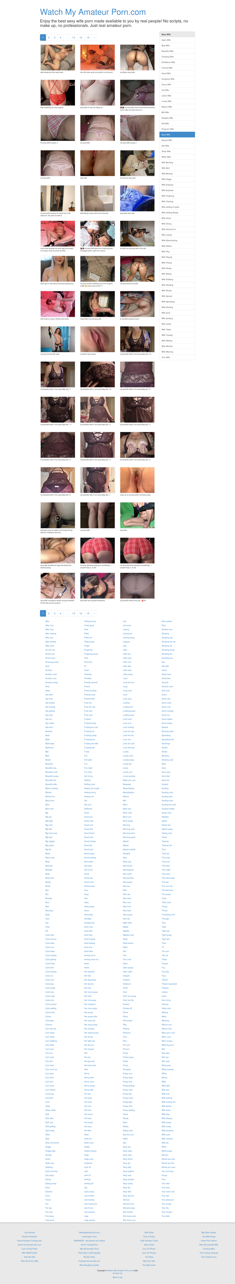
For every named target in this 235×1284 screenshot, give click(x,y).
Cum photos (29, 1232)
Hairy (86, 902)
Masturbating (128, 788)
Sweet (164, 820)
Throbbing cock (168, 914)
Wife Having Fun (169, 229)
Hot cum (87, 1106)
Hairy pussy (89, 906)
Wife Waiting (167, 340)
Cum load (49, 1065)
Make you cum (129, 780)
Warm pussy (167, 1040)
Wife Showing (167, 285)
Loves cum (127, 772)
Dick (47, 1114)
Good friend (89, 833)
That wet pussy (168, 878)
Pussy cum (127, 1073)
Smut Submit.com (209, 1256)
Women (165, 1155)
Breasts (48, 898)
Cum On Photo (149, 1248)
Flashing (88, 674)
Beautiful (49, 763)
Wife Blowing (167, 173)
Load (125, 678)
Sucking (165, 788)
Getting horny (90, 792)
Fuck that (88, 710)
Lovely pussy (128, 759)
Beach (48, 759)
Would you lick (168, 1163)
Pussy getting (128, 1085)
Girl (85, 800)
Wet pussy (166, 1065)
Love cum (127, 723)
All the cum (50, 653)
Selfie (125, 1138)
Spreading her (168, 739)
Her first (87, 987)
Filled (86, 633)
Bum (47, 902)
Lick (124, 621)
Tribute (165, 979)
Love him (127, 739)
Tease (164, 837)
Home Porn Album (209, 1240)
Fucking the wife (91, 743)
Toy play (165, 971)
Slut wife (165, 666)
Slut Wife (165, 145)
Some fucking (167, 710)
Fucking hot (89, 731)
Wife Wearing (167, 351)
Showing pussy (168, 649)
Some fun (166, 715)
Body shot (49, 878)
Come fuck (50, 1012)
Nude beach (128, 943)
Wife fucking (167, 1097)
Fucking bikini (209, 1248)
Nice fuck (127, 906)
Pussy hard (128, 1089)
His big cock (89, 1061)
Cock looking (50, 971)
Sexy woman (128, 1195)
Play (125, 1024)
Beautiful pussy (51, 776)
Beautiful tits (50, 780)
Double (48, 1155)
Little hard (127, 670)
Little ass (127, 653)
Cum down (50, 1036)
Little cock (127, 658)
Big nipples (50, 841)
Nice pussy (127, 914)
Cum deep (49, 1032)
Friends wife (89, 698)
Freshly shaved (90, 682)
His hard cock (90, 1065)
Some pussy (167, 723)
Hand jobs (88, 914)
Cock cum (49, 947)
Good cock (88, 820)
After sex (49, 637)
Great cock (89, 882)
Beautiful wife (51, 784)
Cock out (49, 975)
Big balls (49, 820)
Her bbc (87, 975)
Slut (163, 662)
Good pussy (89, 853)
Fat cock (49, 1212)
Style (164, 763)
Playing (126, 1028)
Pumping (127, 1069)
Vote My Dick (29, 1256)
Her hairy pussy (91, 992)
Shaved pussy (129, 1207)
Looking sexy (128, 715)
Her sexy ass (89, 1020)
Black (47, 853)
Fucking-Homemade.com (89, 1261)
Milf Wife (165, 112)
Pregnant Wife (168, 129)
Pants (125, 1012)
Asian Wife (166, 40)
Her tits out (89, 1045)
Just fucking (89, 1199)
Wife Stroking (167, 307)
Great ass (88, 878)
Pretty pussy (128, 1057)
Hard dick (88, 930)
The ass (165, 882)
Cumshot (49, 1097)
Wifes (164, 1146)
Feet (86, 629)
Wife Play (166, 251)
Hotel (86, 1134)
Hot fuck (87, 1110)
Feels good (89, 625)
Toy (163, 967)
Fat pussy (49, 1216)
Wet (163, 1049)
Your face (166, 1187)
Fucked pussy (90, 723)
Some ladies (167, 719)
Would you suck (168, 1167)
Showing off (167, 645)
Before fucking (51, 788)
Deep (47, 1106)
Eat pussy (49, 1175)
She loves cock (129, 1216)
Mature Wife (167, 106)
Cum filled (49, 1045)
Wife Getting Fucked (170, 207)
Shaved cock (128, 1203)
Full (85, 755)
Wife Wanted (167, 346)
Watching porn (168, 1045)
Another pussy (51, 682)
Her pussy (88, 1012)
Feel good (49, 1220)
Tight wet (166, 939)
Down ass (49, 1163)
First (86, 658)
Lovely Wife (166, 101)
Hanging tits (89, 922)
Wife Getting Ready (170, 212)
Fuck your (88, 715)
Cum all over (50, 1028)
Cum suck (49, 1085)
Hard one (88, 947)
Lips (124, 645)
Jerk (86, 1171)
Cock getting (50, 959)
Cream (48, 1016)
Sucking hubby (168, 808)
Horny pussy (89, 1085)
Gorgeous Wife (168, 79)
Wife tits (165, 1142)
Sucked (165, 784)
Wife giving (166, 1106)
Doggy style (50, 1150)
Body (47, 873)
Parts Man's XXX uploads (89, 1252)
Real (125, 1122)
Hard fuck (88, 935)
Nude (125, 939)
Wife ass (165, 1089)
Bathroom (49, 747)
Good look (88, 849)
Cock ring (49, 992)
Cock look (49, 967)
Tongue (165, 963)
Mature (126, 796)
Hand (86, 910)
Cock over (49, 979)
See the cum (128, 1134)
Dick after (49, 1118)
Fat (46, 1203)
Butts (47, 914)
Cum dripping (51, 1040)
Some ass (166, 698)
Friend (87, 686)
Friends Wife (167, 67)
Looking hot (128, 706)
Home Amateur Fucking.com (29, 1240)
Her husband (89, 1004)
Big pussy (49, 845)
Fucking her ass (91, 727)
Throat (164, 910)
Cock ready (50, 987)
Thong (164, 906)
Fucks (86, 751)
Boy (47, 890)
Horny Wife (166, 84)
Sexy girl (126, 1163)
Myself (126, 841)
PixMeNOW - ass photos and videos (89, 1240)
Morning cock (128, 829)
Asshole (48, 731)
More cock (127, 812)
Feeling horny (90, 621)
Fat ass (48, 1207)
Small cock (166, 674)
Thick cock (166, 902)
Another (48, 670)
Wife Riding (166, 273)
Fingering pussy (91, 653)
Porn (125, 1040)
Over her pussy (129, 996)
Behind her (50, 796)
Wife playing (167, 1118)
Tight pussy (167, 935)
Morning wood (129, 837)
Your (164, 1179)
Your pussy (166, 1203)
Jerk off (87, 1175)
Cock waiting (50, 1008)
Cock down (50, 951)
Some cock (166, 702)
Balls (47, 739)
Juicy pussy (89, 1191)
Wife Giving (166, 223)
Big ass (48, 816)
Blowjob (48, 869)
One (125, 955)
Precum (126, 1049)
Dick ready (50, 1130)
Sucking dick (167, 796)
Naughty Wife (167, 118)
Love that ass (128, 747)
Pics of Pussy (149, 1236)
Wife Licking (167, 234)
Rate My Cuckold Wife (208, 1244)
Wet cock (166, 1061)
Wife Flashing (167, 201)
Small (164, 670)
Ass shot (49, 727)
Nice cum (127, 902)
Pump (125, 1065)
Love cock (127, 719)
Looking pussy (129, 710)
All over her (50, 649)
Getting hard (89, 784)
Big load (48, 837)
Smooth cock (167, 686)
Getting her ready (91, 788)
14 (80, 37)
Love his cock (129, 743)
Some (164, 694)
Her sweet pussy (91, 1032)
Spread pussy (168, 731)
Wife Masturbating (169, 240)
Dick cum (49, 1122)
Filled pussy (89, 641)
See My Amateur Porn (89, 1248)
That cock (166, 857)
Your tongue (167, 1212)
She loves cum (129, 1220)
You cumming (167, 1171)
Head (86, 963)
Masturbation (128, 792)
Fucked (87, 719)
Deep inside (50, 1110)
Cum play (49, 1073)
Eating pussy (50, 1183)
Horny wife (88, 1089)
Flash (86, 670)
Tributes (165, 987)
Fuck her (88, 702)
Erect (47, 1187)
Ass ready (49, 723)
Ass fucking (50, 706)
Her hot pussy (90, 1000)
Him (86, 1053)
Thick (164, 898)
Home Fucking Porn (89, 1244)
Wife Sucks (166, 323)
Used (164, 996)
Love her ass (128, 731)
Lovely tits (127, 763)
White (164, 1073)
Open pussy (128, 967)
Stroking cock (167, 759)
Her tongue (89, 1049)
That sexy (166, 873)
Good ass (88, 816)
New (125, 857)
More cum (127, 816)
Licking (126, 629)
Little (125, 649)
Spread (165, 727)
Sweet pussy (167, 829)
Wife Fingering (168, 195)
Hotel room (89, 1142)
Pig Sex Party (89, 1256)
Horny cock (89, 1081)
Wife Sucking (167, 318)
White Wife (166, 156)
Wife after (166, 1085)
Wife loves (166, 1110)
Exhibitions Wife (168, 62)
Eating (48, 1179)
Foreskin (88, 678)
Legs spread (89, 1220)
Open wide (127, 971)
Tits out (165, 955)
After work (49, 645)
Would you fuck (168, 1159)
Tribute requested (169, 983)
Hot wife (87, 1130)
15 (88, 37)
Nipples (126, 930)
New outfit (127, 873)
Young (164, 1175)
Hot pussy (88, 1122)
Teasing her (167, 845)
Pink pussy (127, 1020)
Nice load (127, 910)
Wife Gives (166, 218)
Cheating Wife (168, 56)
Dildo (47, 1134)
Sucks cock (166, 812)
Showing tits (167, 653)
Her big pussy (90, 979)
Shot (164, 625)
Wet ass (165, 1057)
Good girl (88, 845)
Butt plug (49, 910)
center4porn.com (89, 1236)
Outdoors (127, 983)
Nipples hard (128, 935)
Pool (125, 1036)
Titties (164, 959)
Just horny (88, 1207)
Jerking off (88, 1183)
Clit (46, 930)
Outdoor (126, 979)
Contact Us (117, 1273)
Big (46, 812)
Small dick (166, 678)
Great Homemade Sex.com (29, 1244)
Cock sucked (50, 1004)
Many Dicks (149, 1244)
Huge (86, 1155)
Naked (126, 845)
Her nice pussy (90, 1008)
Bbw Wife (166, 45)
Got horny (88, 869)
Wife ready (166, 1126)
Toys (164, 975)
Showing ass (167, 637)
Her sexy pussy (90, 1024)
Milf (124, 800)
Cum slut (49, 1081)
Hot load (87, 1118)
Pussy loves (128, 1097)
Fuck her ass (89, 706)
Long (125, 686)
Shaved (126, 1199)
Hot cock (88, 1102)
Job (85, 1187)
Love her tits (128, 735)
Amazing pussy (51, 662)
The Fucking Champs (209, 1252)
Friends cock (89, 694)
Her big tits (88, 983)
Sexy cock (127, 1155)
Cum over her (51, 1069)
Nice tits (126, 918)
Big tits (48, 849)
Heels (86, 967)
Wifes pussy (167, 1150)
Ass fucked (50, 702)
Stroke (164, 751)
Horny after (89, 1077)
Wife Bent (166, 168)
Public (125, 1061)
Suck (164, 768)
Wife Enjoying (167, 184)
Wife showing (167, 1130)
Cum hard (49, 1057)
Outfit (125, 987)
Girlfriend (88, 808)
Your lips (165, 1195)
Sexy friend (128, 1159)
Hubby (87, 1146)
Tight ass (166, 930)
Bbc (47, 751)
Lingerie (126, 641)
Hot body (88, 1097)
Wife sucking (167, 1138)
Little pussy (128, 674)
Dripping (49, 1167)
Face (47, 1195)
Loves (125, 768)
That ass (165, 853)
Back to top (117, 1277)
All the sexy (50, 658)
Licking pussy (128, 637)
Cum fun (49, 1053)
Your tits (165, 1207)
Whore (164, 1077)
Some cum (166, 706)
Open (125, 963)
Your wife (166, 1216)
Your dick (166, 1183)
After (47, 621)
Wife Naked (166, 246)
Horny (86, 1073)
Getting (87, 780)
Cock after (49, 935)
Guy (86, 890)
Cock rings (50, 996)
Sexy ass (127, 1146)
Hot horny (88, 1114)
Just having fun (90, 1203)
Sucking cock (167, 792)
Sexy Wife (166, 134)
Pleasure (127, 1032)
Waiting (165, 1012)
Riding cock (128, 1130)
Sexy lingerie (128, 1171)
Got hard (88, 865)
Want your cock (168, 1032)
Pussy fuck (127, 1081)
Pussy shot (127, 1106)
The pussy (166, 894)
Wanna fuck (167, 1028)
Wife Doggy (166, 179)
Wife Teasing (167, 335)
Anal (47, 666)
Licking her (127, 633)
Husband (88, 1163)
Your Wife (166, 357)
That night (166, 869)
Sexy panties (128, 1179)
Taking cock (167, 833)
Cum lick (49, 1061)
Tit (163, 947)
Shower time (167, 629)
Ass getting (50, 710)
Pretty (125, 1053)
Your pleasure (168, 1199)
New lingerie (128, 869)
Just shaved (89, 1212)
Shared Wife (167, 140)
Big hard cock (51, 833)
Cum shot (49, 1077)
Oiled (125, 947)
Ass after (49, 694)
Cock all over (51, 939)
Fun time (88, 772)
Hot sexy (88, 1126)
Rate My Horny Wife (29, 1261)
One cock (127, 959)
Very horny (166, 1000)
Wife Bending (167, 162)
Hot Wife (165, 90)
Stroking (165, 755)
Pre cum (126, 1045)
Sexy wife (127, 1191)
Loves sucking (129, 776)
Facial (48, 1199)
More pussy (128, 820)
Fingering (88, 649)
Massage (127, 784)
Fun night (88, 768)
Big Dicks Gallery (209, 1232)
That (164, 849)
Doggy (48, 1146)
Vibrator (165, 1004)
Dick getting (50, 1126)
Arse (47, 686)
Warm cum (166, 1036)
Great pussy (89, 886)
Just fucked (89, 1195)
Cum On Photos (149, 1252)
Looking (126, 702)
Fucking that (89, 739)
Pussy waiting (129, 1110)
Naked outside (129, 849)
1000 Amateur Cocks (149, 1240)
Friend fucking (90, 690)
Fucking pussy (90, 735)
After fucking (50, 633)
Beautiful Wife (167, 51)
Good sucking (90, 857)
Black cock (50, 857)
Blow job (49, 865)
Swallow (165, 816)
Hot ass (87, 1093)
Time (164, 943)
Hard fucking (89, 939)
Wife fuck (166, 1093)
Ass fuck (49, 698)
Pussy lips (127, 1093)
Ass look (49, 715)
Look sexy (127, 698)
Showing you (167, 658)
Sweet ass (166, 825)
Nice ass (126, 894)
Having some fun (91, 959)
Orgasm (126, 975)
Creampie (49, 1020)
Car (47, 922)
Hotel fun (88, 1138)
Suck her (165, 780)
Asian (47, 690)
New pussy (127, 882)
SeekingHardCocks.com (89, 1232)
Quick (125, 1114)
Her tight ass (89, 1040)
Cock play (49, 983)
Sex (124, 1142)
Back (47, 735)
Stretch (165, 747)
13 (73, 37)
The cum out (167, 886)
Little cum (127, 662)
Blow (47, 861)
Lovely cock (128, 755)
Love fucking (128, 727)
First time (88, 662)
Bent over (49, 808)
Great (86, 873)
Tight (164, 926)
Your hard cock (168, 1191)
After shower (50, 641)
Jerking (87, 1179)
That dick (166, 865)
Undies (165, 992)
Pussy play (127, 1102)
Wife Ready (166, 268)
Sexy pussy (128, 1183)
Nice (125, 890)
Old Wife (165, 123)
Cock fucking (50, 955)
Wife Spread (167, 296)
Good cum (88, 825)
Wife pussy (166, 1122)
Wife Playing (167, 257)
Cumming (49, 1093)
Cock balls (49, 943)
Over (125, 992)
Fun (86, 763)
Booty (47, 886)
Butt (47, 906)
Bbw (47, 755)
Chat (47, 926)
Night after (127, 922)
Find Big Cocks (149, 1265)
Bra (46, 894)
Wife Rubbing (167, 279)
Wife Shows (167, 290)
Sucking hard (167, 800)
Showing (165, 633)
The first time (167, 890)
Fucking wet (89, 747)
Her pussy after (90, 1016)
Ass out (48, 719)
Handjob (87, 918)
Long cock (127, 690)
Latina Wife (166, 95)
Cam (47, 918)
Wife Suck (166, 312)
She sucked (167, 621)
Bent (47, 804)
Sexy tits (126, 1187)
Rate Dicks (149, 1232)
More (125, 804)
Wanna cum (167, 1024)
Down (47, 1159)
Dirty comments (52, 1142)
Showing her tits (168, 641)
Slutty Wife (166, 151)
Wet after (166, 1053)
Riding (125, 1126)
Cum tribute (50, 1089)
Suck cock (166, 772)
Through (165, 918)
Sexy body (127, 1150)
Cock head (50, 963)
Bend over (49, 800)
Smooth (165, 682)
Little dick (127, 666)
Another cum (50, 678)
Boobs (48, 882)
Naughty (126, 853)
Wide (164, 1081)
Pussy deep (128, 1077)
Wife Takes (166, 329)
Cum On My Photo (30, 1248)
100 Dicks (149, 1256)
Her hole (88, 996)
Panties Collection (29, 1236)
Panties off (127, 1008)
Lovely (126, 751)
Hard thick (88, 951)
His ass (87, 1057)
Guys (86, 894)
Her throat (88, 1036)
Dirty (47, 1138)
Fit (85, 666)
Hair (86, 898)
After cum (49, 625)
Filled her (88, 637)
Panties (126, 1004)
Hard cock (88, 926)
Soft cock (166, 690)
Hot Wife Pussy (208, 1236)
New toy (126, 886)
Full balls (88, 759)
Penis (125, 1016)
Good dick (88, 829)
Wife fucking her (169, 1102)
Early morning (51, 1171)
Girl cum (87, 804)
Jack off (87, 1167)
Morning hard (128, 833)
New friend (127, 865)
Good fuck (88, 837)
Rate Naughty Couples (89, 1265)
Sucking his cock (169, 804)
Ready (126, 1118)
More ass (127, 808)
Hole (86, 1069)
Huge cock (88, 1159)
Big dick (48, 829)
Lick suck (127, 625)
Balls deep (49, 743)
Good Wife (166, 73)
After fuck (49, 629)
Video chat (166, 1008)
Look (125, 694)
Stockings (166, 743)
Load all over (128, 682)
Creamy (48, 1024)
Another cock (51, 674)
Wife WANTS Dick (29, 1252)
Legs (86, 1216)
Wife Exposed (167, 190)
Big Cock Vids (149, 1261)
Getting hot (89, 796)
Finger (87, 645)
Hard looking (89, 943)
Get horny (88, 776)
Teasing (165, 841)
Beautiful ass (50, 768)
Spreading (166, 735)
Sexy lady (127, 1167)
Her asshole (89, 971)
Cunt (47, 1102)
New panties (128, 878)
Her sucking (89, 1028)
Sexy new (127, 1175)
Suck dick (166, 776)
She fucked (128, 1212)
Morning (126, 825)
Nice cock (127, 898)
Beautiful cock (51, 772)
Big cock (49, 825)
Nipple (125, 926)
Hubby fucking (90, 1150)
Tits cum (165, 951)
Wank (164, 1016)
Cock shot (49, 1000)
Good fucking (90, 841)
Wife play (166, 1114)
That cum (166, 861)
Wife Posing (167, 262)
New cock (127, 861)
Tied (164, 922)
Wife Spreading (168, 301)
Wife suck (166, 1134)
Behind (48, 792)
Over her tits (128, 1000)
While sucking (168, 1069)
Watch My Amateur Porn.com (93, 11)
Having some (89, 955)
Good (86, 812)
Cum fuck (49, 1049)
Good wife (88, 861)
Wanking (165, 1020)
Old (124, 951)
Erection (48, 1191)
